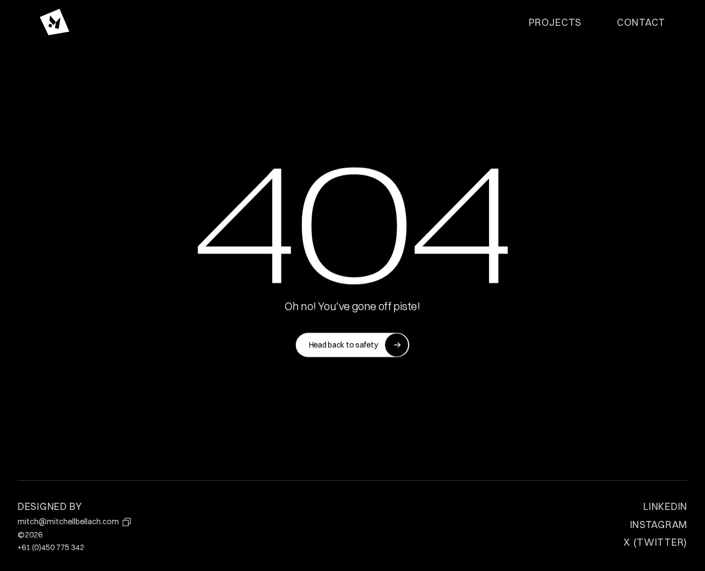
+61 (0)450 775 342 (51, 547)
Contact (641, 22)
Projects (555, 22)
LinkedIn (665, 506)
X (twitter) (655, 542)
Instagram (658, 524)
